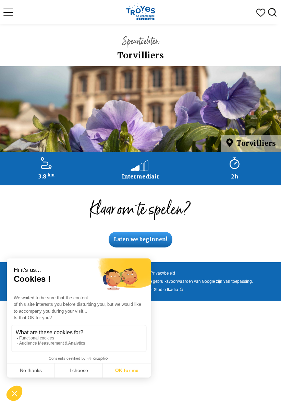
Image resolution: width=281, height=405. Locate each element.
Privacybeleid (162, 273)
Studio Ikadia (166, 289)
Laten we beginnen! (140, 239)
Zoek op (272, 13)
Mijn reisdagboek (261, 13)
